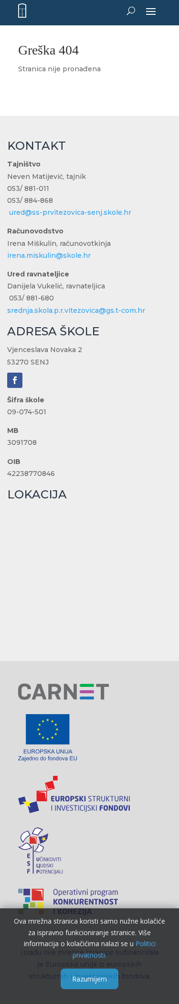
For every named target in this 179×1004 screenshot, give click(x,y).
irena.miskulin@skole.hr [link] (49, 255)
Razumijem (89, 978)
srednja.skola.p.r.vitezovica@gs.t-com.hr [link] (76, 310)
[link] (22, 10)
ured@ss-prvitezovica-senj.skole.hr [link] (70, 212)
